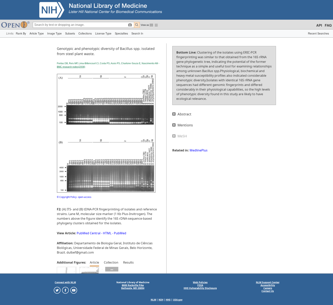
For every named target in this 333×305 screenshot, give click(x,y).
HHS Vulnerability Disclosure (200, 288)
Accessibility (268, 285)
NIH (161, 299)
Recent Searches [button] (318, 33)
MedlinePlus (199, 150)
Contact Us (268, 291)
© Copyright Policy (67, 197)
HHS (168, 299)
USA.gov (177, 299)
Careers (267, 288)
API (319, 25)
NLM (153, 299)
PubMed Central (88, 233)
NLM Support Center (267, 282)
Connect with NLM (65, 282)
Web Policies (200, 282)
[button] (21, 33)
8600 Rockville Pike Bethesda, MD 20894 (132, 287)
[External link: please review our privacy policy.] (57, 290)
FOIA (200, 285)
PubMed (120, 233)
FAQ (328, 25)
